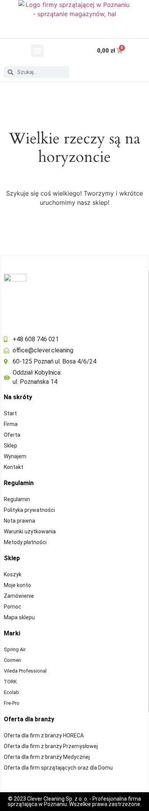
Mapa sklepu (19, 617)
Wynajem (15, 456)
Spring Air (15, 649)
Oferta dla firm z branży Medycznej (47, 757)
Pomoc (12, 607)
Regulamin (17, 499)
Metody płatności (25, 542)
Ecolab (11, 692)
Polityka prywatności (29, 510)
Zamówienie (19, 596)
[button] (37, 50)
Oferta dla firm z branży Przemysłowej (51, 746)
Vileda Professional (25, 671)
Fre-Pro (11, 703)
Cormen (12, 660)
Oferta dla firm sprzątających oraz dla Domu (58, 768)
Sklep (10, 446)
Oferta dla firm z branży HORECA (44, 735)
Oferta (12, 435)
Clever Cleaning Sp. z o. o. (58, 799)
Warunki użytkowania (30, 531)
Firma (11, 424)
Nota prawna (19, 521)
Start (10, 413)
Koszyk (12, 574)
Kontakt (13, 467)
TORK (10, 681)
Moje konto (17, 585)
